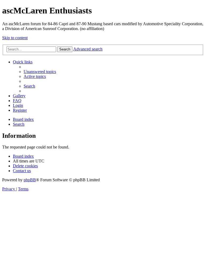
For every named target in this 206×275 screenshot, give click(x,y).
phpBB (30, 180)
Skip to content (15, 37)
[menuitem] (40, 71)
